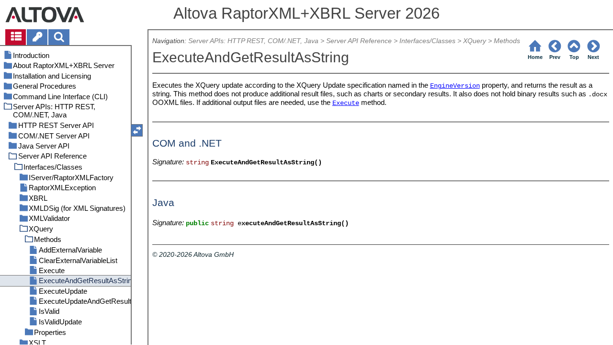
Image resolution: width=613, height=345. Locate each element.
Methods (507, 41)
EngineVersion (455, 86)
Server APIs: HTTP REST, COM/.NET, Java (253, 41)
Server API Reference (359, 41)
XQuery (474, 41)
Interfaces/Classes (427, 41)
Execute (345, 103)
